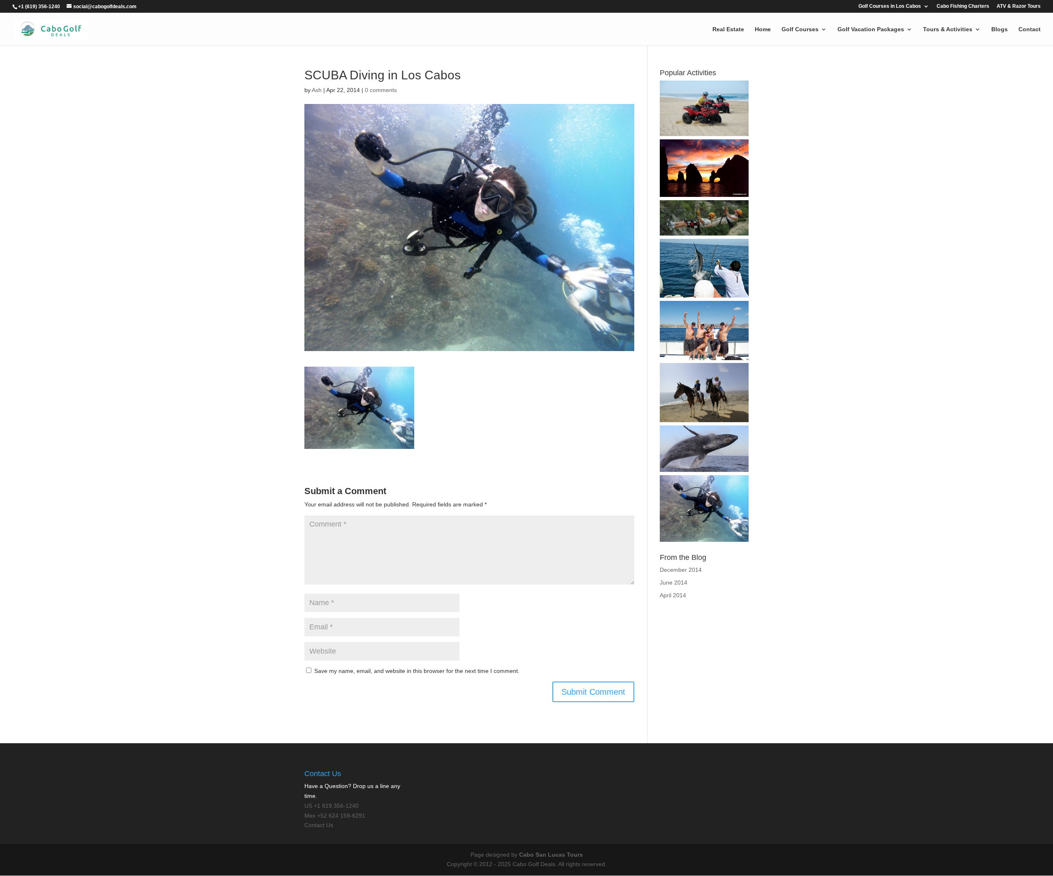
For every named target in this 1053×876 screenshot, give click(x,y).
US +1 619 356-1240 (331, 805)
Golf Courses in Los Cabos (889, 6)
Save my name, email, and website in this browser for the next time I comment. (417, 671)
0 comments (381, 90)
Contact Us (318, 825)
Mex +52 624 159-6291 (334, 815)
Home (763, 29)
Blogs (999, 29)
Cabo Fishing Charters (963, 6)
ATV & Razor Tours (1019, 6)
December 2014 (681, 569)
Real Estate (728, 29)
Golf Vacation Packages (870, 29)
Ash (317, 90)
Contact (1029, 29)
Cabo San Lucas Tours (551, 854)
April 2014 (673, 595)
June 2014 (673, 582)
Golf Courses (800, 29)
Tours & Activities (947, 29)
